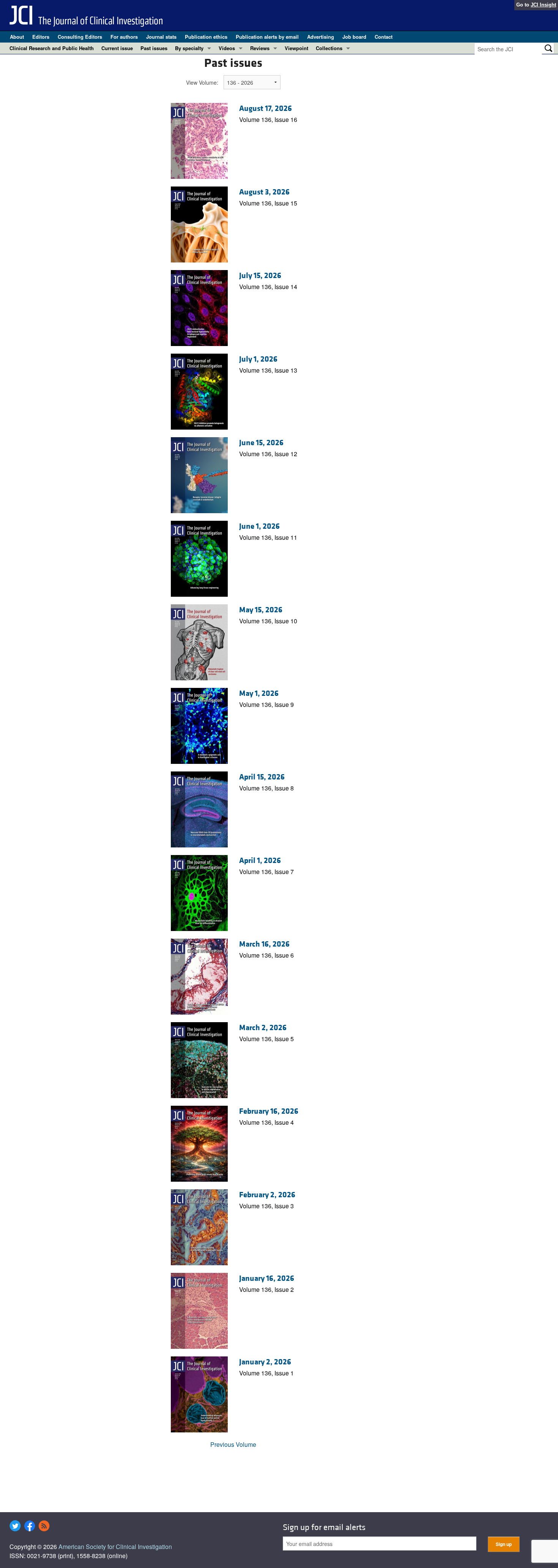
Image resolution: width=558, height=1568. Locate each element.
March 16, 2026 (264, 944)
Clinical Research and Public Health (51, 48)
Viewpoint (296, 48)
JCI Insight (543, 5)
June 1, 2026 (259, 526)
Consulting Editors (80, 36)
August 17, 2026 (265, 109)
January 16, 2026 (266, 1278)
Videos (227, 48)
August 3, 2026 (264, 192)
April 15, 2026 (262, 777)
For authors (124, 36)
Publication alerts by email (267, 36)
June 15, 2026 (261, 443)
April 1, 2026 (260, 861)
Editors (40, 36)
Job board (354, 36)
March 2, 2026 (263, 1028)
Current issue (117, 48)
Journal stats (161, 36)
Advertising (320, 36)
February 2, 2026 (267, 1195)
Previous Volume (233, 1444)
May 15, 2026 (260, 610)
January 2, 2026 (265, 1362)
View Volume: (202, 82)
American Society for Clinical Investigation (115, 1546)
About (17, 36)
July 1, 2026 (258, 359)
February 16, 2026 (268, 1111)
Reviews (260, 48)
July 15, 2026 (260, 276)
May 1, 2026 (259, 694)
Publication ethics (206, 36)
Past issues (153, 48)
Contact (383, 36)
